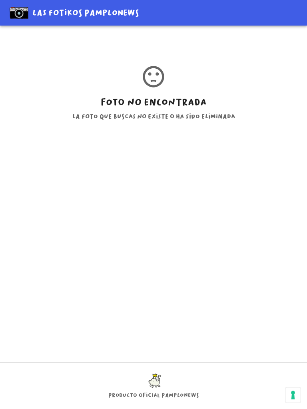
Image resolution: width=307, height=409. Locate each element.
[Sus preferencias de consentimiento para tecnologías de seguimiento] (293, 395)
